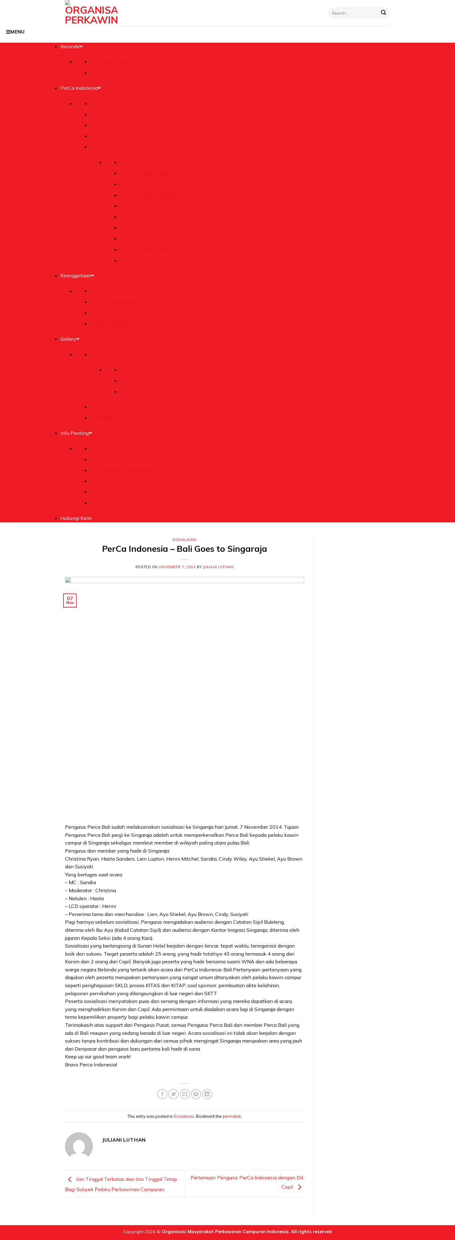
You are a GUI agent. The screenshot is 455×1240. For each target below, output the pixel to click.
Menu (18, 31)
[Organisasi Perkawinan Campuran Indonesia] (91, 13)
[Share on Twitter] (173, 1094)
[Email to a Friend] (185, 1094)
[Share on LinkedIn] (207, 1094)
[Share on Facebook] (162, 1094)
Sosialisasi (184, 540)
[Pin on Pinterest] (196, 1094)
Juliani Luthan (218, 567)
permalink (232, 1116)
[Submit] (383, 13)
